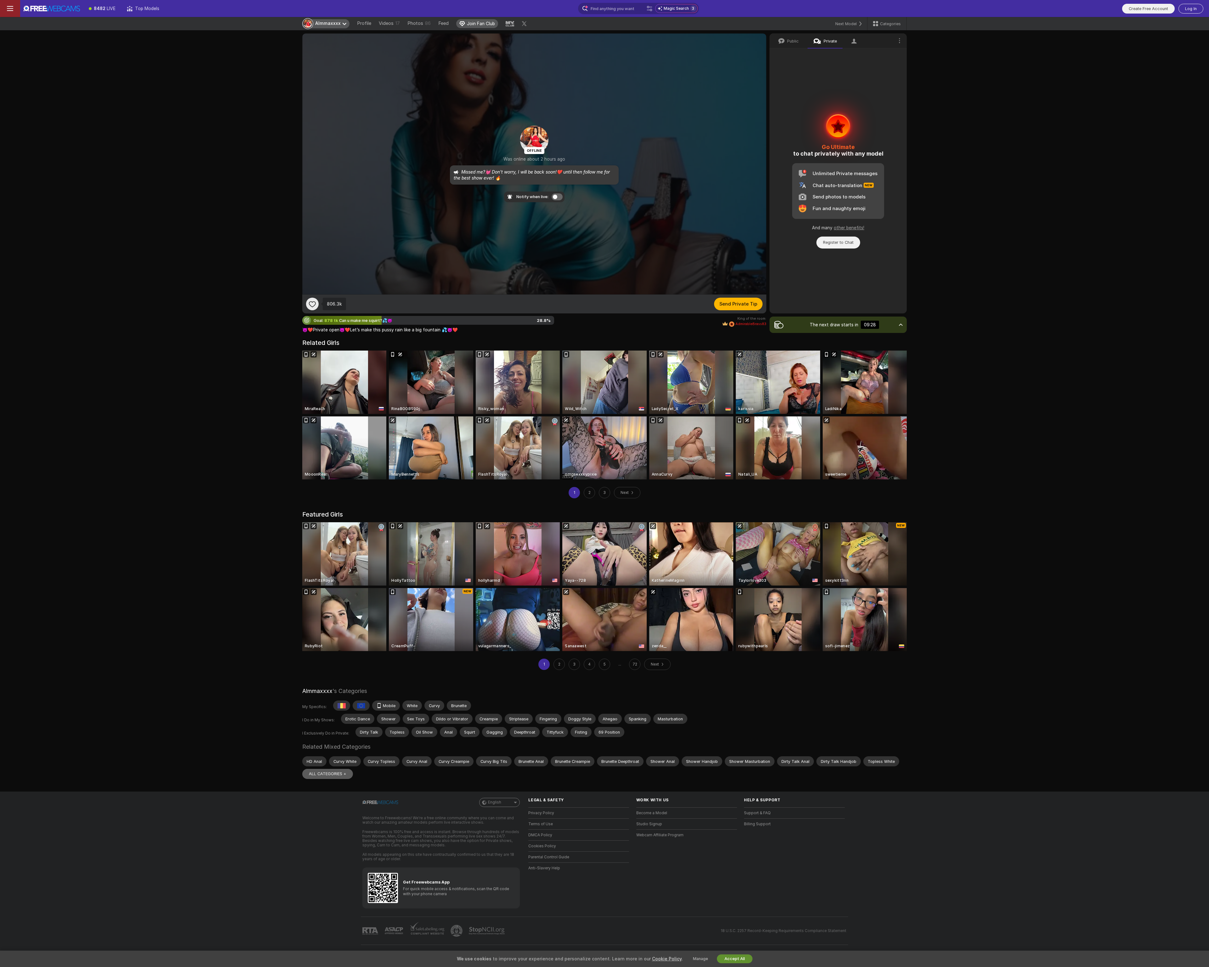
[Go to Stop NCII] (487, 931)
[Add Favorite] (312, 304)
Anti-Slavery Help (544, 868)
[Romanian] (341, 706)
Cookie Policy (667, 958)
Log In (1191, 8)
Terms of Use (540, 824)
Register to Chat (838, 242)
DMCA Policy (540, 835)
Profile (364, 23)
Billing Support (757, 824)
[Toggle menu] (10, 8)
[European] (361, 706)
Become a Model (651, 813)
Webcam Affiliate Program (660, 835)
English (494, 802)
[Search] (649, 8)
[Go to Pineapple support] (457, 931)
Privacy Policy (541, 813)
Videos (389, 23)
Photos (419, 23)
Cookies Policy (542, 846)
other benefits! (849, 227)
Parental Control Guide (548, 857)
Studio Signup (649, 824)
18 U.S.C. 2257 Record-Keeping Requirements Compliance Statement (783, 931)
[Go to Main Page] (51, 8)
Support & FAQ (757, 813)
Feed (443, 23)
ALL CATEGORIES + (327, 773)
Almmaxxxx (317, 691)
